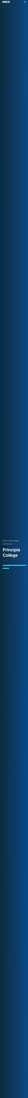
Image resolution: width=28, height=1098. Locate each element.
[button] (25, 2)
